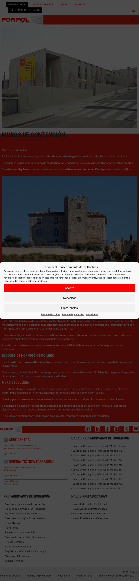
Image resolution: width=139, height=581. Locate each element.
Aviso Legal (92, 314)
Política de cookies (50, 314)
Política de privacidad (73, 314)
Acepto (69, 288)
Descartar (69, 298)
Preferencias (69, 308)
